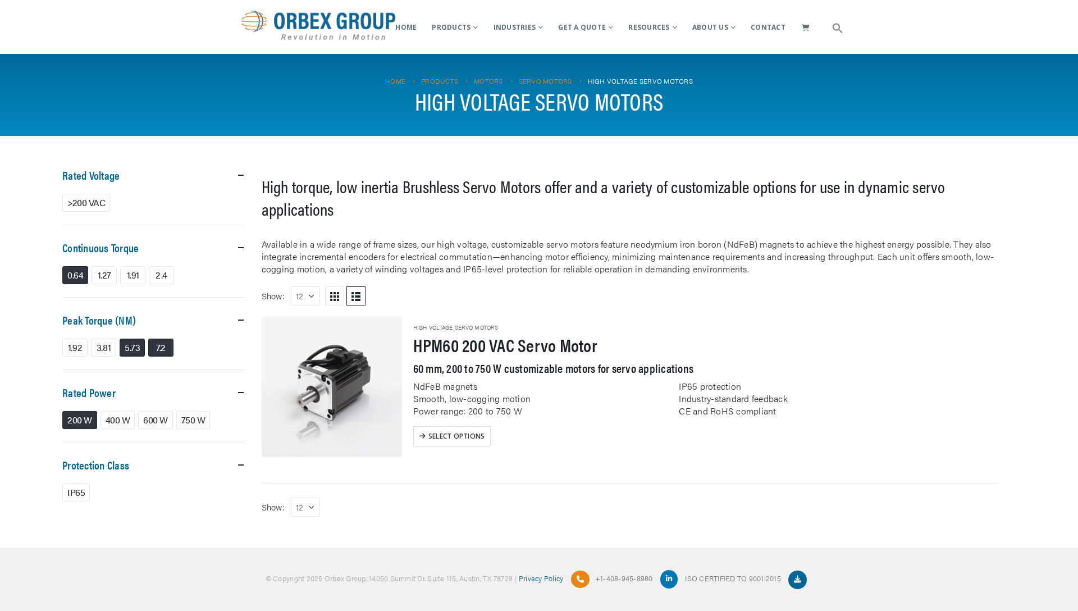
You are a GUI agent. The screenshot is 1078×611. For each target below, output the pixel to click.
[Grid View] (334, 296)
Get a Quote (582, 27)
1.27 (104, 274)
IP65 (76, 492)
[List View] (356, 296)
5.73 (132, 347)
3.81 (104, 347)
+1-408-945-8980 (624, 578)
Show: (273, 296)
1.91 (133, 274)
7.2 (161, 347)
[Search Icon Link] (838, 27)
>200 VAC (86, 202)
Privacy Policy (541, 578)
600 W (155, 419)
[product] (331, 387)
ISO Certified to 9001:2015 (734, 578)
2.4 (161, 274)
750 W (193, 419)
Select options (456, 436)
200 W (79, 419)
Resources (648, 27)
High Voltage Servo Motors (455, 327)
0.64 (75, 274)
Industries (515, 27)
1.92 (75, 347)
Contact (768, 27)
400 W (118, 419)
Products (451, 27)
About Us (710, 27)
